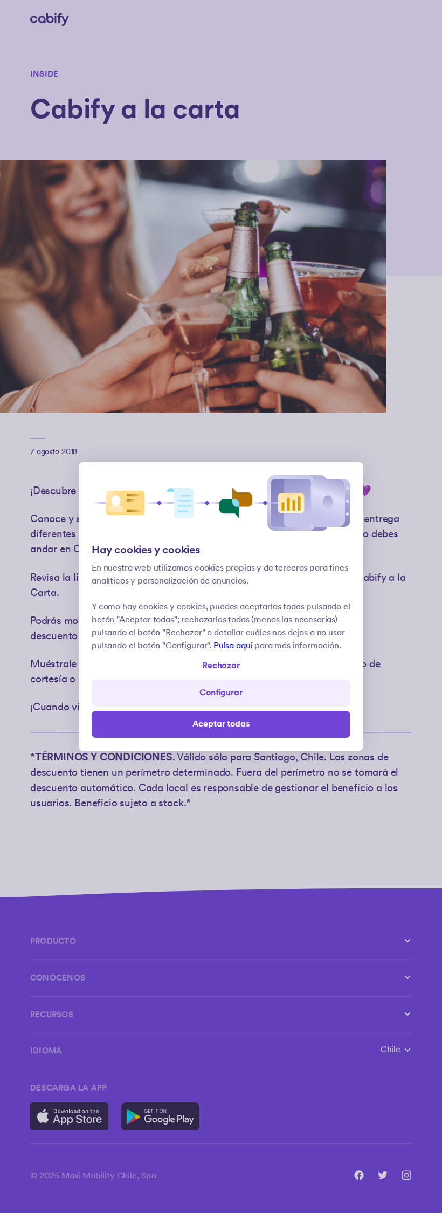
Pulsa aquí (232, 645)
